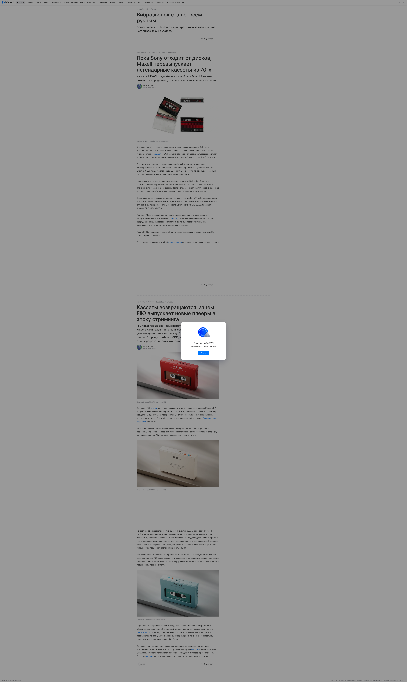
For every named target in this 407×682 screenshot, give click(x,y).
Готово (203, 353)
